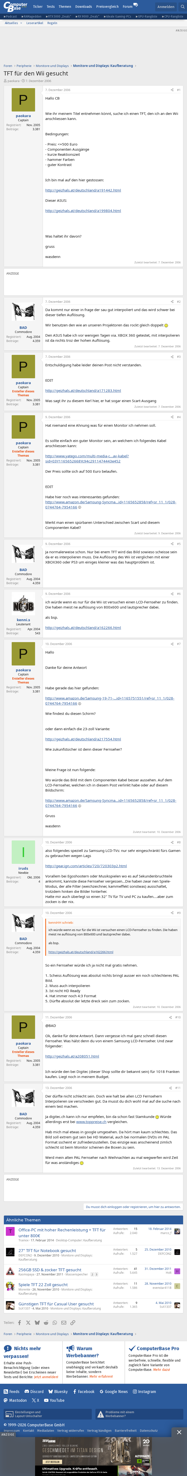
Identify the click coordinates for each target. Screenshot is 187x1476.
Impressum (12, 1430)
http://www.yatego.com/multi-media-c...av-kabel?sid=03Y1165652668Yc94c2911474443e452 (87, 458)
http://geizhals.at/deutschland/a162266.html (83, 627)
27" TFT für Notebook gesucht (47, 1250)
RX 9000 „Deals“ (88, 16)
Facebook (86, 1391)
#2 (179, 302)
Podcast (11, 16)
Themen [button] (65, 7)
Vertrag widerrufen (70, 1430)
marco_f (165, 1233)
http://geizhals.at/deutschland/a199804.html (83, 210)
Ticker (38, 7)
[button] (21, 23)
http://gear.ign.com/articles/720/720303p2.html (86, 865)
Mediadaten (45, 1430)
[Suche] (182, 6)
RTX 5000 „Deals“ (59, 16)
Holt (168, 1273)
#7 (179, 644)
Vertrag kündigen (99, 1430)
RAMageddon (32, 16)
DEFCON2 (25, 1255)
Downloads (83, 7)
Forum (127, 7)
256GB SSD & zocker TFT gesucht (50, 1270)
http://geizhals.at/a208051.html (72, 1056)
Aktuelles (11, 23)
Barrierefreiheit (126, 1430)
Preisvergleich (107, 7)
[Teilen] (172, 90)
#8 (179, 842)
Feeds (14, 1391)
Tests (51, 7)
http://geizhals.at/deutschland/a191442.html (83, 190)
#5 (179, 544)
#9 (179, 913)
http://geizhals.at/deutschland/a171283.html (83, 390)
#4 (179, 417)
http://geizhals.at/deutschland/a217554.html (83, 739)
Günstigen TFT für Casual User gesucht (56, 1304)
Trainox (23, 1240)
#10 (178, 1017)
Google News (116, 1391)
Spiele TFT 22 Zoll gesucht (43, 1284)
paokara (13, 81)
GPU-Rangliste (147, 16)
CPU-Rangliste (173, 16)
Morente (24, 1289)
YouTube (57, 1400)
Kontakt (28, 1430)
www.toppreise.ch (91, 1121)
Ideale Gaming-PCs (118, 16)
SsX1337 (24, 1308)
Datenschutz (149, 1430)
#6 (179, 594)
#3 (179, 357)
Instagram (147, 1391)
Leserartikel (34, 23)
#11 (178, 1088)
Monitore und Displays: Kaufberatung (75, 1308)
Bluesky (61, 1391)
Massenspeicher (76, 1274)
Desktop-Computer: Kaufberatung (79, 1240)
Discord (37, 1391)
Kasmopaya (26, 1274)
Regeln (52, 23)
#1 (179, 90)
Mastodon (18, 1400)
